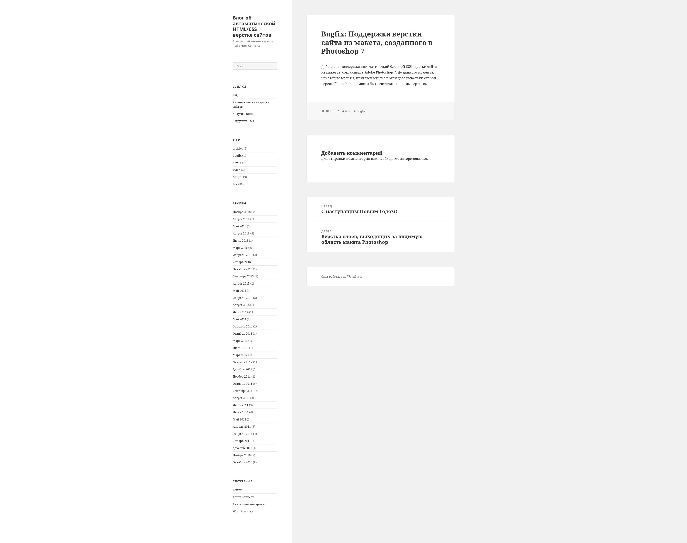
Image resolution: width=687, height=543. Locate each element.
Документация (243, 114)
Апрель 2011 (242, 427)
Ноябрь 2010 (242, 455)
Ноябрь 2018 (242, 212)
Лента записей (243, 497)
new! (236, 163)
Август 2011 (241, 398)
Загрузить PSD (243, 121)
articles (238, 148)
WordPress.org (243, 511)
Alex (347, 111)
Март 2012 (240, 355)
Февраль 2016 (242, 255)
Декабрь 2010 (242, 448)
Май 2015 (239, 291)
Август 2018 (241, 219)
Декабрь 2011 (242, 369)
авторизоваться (413, 158)
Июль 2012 (240, 348)
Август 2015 (241, 283)
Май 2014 (239, 319)
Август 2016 (241, 233)
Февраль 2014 (242, 326)
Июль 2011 (240, 405)
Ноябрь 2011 (242, 376)
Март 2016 (240, 248)
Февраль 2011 (242, 434)
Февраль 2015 (242, 298)
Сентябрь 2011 (243, 391)
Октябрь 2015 (242, 269)
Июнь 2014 (241, 312)
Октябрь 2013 (242, 334)
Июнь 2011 (241, 412)
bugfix (237, 156)
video (236, 170)
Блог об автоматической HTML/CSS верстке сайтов (254, 26)
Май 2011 (239, 419)
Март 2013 (240, 341)
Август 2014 (241, 305)
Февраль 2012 (242, 362)
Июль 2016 (240, 241)
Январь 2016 (242, 262)
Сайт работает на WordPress (341, 276)
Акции (237, 177)
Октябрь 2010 (242, 462)
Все (235, 184)
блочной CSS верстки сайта (413, 66)
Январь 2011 (242, 441)
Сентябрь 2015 (243, 276)
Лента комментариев (248, 504)
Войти (237, 490)
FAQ (235, 95)
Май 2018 (239, 226)
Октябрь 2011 (242, 384)
